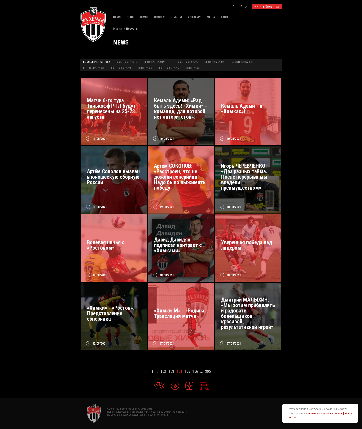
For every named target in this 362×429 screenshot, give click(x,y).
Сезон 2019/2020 (187, 61)
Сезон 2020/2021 (215, 61)
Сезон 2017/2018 (126, 61)
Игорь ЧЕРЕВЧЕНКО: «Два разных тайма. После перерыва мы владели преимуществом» (244, 177)
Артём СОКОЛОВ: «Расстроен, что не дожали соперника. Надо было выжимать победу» (180, 177)
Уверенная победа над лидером (246, 245)
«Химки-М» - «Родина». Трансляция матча (181, 313)
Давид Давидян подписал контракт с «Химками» (178, 245)
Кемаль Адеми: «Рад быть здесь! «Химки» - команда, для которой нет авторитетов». (180, 108)
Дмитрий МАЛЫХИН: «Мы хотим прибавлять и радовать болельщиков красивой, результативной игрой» (248, 313)
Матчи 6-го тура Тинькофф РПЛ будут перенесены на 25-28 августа (111, 108)
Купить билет (264, 6)
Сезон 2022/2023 (93, 68)
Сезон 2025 (193, 68)
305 (208, 371)
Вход (243, 6)
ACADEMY (194, 17)
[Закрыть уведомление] (355, 407)
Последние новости (96, 61)
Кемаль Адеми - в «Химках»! (241, 108)
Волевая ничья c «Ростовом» (105, 245)
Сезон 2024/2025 (168, 68)
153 (171, 371)
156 (195, 371)
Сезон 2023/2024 (120, 68)
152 (163, 371)
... (157, 371)
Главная (118, 28)
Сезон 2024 (145, 68)
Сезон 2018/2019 (154, 61)
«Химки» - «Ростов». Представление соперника (110, 313)
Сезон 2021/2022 (242, 61)
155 (187, 371)
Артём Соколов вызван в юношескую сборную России (113, 176)
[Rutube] (204, 385)
